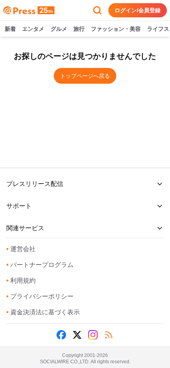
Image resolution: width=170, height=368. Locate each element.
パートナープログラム (40, 264)
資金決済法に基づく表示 (43, 312)
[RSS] (108, 335)
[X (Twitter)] (77, 335)
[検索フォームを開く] (97, 10)
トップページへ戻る (85, 76)
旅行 (79, 29)
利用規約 (21, 280)
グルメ (59, 29)
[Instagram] (93, 335)
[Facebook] (61, 335)
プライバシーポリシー (40, 296)
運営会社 (21, 249)
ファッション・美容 (116, 29)
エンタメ (33, 29)
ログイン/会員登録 (138, 10)
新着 (10, 29)
